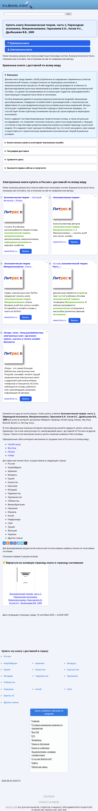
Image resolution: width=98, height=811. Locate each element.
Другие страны (11, 702)
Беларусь (71, 663)
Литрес (11, 451)
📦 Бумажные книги (18, 43)
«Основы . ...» (70, 265)
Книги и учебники (40, 748)
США (69, 689)
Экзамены (36, 740)
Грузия (7, 669)
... (46, 196)
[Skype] (22, 543)
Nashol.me (11, 807)
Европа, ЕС (9, 695)
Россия (7, 656)
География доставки (18, 151)
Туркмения (72, 676)
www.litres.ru (10, 251)
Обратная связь (40, 767)
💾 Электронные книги (19, 49)
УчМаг (11, 455)
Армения (39, 663)
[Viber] (14, 543)
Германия (8, 689)
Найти (35, 763)
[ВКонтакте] (4, 543)
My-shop (12, 448)
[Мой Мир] (11, 543)
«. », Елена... (18, 265)
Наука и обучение (40, 744)
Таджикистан (41, 676)
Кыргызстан (73, 669)
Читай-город (14, 444)
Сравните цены (15, 159)
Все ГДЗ (35, 732)
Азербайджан (10, 663)
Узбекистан (9, 682)
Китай (38, 689)
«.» (66, 197)
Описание (12, 75)
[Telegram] (18, 543)
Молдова (8, 676)
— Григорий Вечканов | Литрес (22, 199)
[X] (25, 543)
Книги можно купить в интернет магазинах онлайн (35, 142)
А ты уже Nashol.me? (42, 759)
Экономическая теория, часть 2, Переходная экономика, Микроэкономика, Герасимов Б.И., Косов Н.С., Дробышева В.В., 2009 (25, 598)
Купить (25, 251)
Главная (35, 721)
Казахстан (40, 669)
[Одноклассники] (7, 543)
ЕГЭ (33, 736)
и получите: (26, 168)
